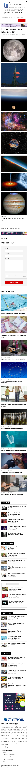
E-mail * (7, 253)
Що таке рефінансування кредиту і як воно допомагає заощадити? (16, 657)
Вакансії (4, 752)
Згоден (22, 20)
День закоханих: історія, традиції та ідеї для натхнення (16, 664)
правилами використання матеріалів (12, 9)
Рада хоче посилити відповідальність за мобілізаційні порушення (16, 617)
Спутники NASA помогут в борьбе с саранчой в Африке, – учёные (12, 219)
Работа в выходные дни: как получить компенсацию (12, 494)
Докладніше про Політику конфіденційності (13, 17)
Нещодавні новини (8, 543)
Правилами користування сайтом (17, 7)
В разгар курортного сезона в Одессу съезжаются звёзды (17, 595)
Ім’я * (6, 248)
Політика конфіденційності (9, 754)
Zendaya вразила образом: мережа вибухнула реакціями (16, 520)
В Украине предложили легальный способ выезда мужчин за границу (13, 405)
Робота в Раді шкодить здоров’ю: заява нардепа (17, 567)
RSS (4, 761)
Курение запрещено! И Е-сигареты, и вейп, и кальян (12, 428)
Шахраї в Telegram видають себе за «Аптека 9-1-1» (16, 623)
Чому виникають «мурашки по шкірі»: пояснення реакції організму (16, 630)
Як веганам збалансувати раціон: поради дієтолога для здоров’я (15, 677)
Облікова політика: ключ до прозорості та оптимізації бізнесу (17, 671)
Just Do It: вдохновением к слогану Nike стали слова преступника (16, 601)
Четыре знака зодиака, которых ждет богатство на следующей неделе (11, 381)
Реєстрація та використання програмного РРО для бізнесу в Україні (17, 684)
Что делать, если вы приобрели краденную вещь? (11, 472)
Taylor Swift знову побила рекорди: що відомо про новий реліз (17, 527)
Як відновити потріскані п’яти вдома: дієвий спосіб (16, 547)
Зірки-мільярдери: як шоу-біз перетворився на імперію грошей (15, 533)
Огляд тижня (6, 653)
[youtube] (8, 747)
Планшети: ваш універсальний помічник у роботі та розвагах (16, 588)
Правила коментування (8, 759)
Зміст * (7, 258)
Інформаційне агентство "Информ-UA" (10, 765)
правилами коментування (10, 10)
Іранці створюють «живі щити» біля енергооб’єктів (16, 561)
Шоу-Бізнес (6, 503)
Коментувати (14, 282)
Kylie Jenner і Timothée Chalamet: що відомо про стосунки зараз (16, 513)
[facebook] (5, 747)
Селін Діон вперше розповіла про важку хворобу (17, 507)
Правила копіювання (7, 757)
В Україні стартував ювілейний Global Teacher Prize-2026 (16, 554)
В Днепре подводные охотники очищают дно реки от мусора (13, 450)
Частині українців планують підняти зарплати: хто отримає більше (13, 336)
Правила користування (8, 756)
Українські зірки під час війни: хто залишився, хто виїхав (13, 359)
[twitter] (2, 747)
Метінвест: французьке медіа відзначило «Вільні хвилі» (13, 313)
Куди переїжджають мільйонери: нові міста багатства (16, 574)
